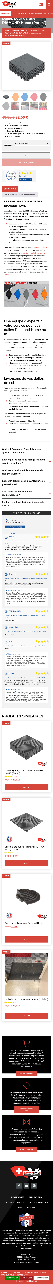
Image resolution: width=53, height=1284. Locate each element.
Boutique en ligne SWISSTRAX (23, 30)
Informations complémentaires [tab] (19, 195)
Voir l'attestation (15, 527)
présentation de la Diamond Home (34, 253)
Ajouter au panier (26, 162)
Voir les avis (25, 179)
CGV (20, 1207)
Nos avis (31, 1207)
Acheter (27, 787)
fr (49, 3)
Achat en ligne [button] (26, 1073)
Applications (35, 1197)
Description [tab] (10, 189)
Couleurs (8, 145)
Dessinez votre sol (15, 1202)
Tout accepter (12, 1278)
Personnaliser (42, 1278)
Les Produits (17, 1197)
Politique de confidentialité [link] (26, 1281)
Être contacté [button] (26, 1149)
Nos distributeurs (38, 1202)
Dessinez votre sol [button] (26, 1109)
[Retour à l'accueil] (9, 4)
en (49, 6)
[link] (19, 1186)
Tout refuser (27, 1278)
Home (7, 30)
